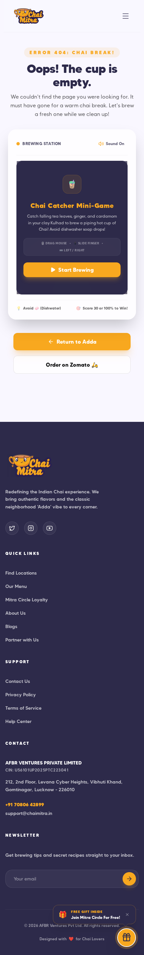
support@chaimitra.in (28, 813)
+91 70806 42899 (24, 805)
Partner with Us (22, 640)
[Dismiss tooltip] (127, 915)
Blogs (11, 626)
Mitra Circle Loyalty (26, 600)
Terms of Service (23, 708)
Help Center (18, 721)
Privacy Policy (20, 695)
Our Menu (16, 586)
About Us (15, 613)
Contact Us (17, 681)
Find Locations (21, 573)
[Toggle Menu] (125, 16)
